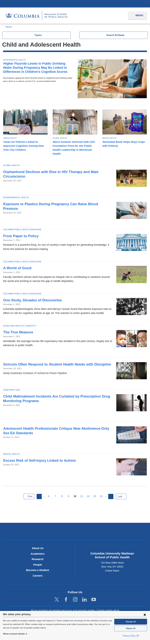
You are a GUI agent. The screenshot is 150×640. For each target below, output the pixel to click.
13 (94, 496)
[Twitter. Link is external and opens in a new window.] (56, 599)
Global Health (60, 138)
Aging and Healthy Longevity (19, 326)
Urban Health (10, 138)
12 (88, 496)
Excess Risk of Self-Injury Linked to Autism (39, 460)
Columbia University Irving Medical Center (75, 3)
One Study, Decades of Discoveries (32, 300)
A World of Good (17, 268)
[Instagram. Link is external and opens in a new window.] (75, 599)
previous (39, 496)
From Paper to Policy (21, 236)
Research (38, 559)
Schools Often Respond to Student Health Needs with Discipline (57, 364)
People (37, 564)
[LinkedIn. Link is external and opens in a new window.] (84, 599)
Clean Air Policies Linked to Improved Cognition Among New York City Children (23, 145)
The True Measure (18, 332)
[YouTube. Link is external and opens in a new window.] (93, 599)
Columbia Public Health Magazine (22, 229)
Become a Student (37, 570)
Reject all (130, 628)
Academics (38, 553)
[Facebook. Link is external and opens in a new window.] (66, 599)
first (30, 496)
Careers (37, 575)
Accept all (131, 621)
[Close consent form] (144, 614)
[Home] (36, 15)
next (111, 496)
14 (101, 496)
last (120, 496)
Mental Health (109, 138)
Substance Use (11, 390)
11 (81, 496)
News (9, 27)
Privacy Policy (129, 636)
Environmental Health (14, 60)
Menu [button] (139, 15)
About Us (38, 548)
